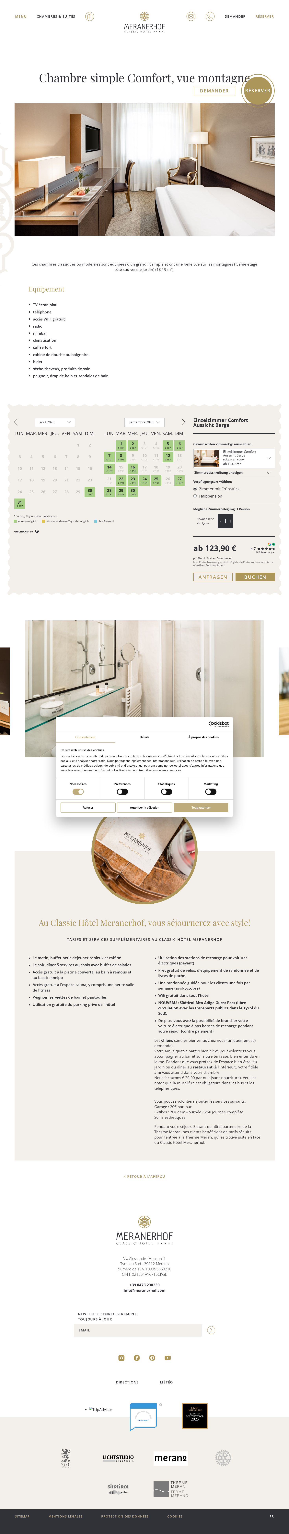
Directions (127, 1382)
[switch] (122, 792)
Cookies (175, 1516)
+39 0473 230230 (145, 1284)
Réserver (265, 16)
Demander (235, 16)
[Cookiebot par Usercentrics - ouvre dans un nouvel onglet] (211, 724)
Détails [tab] (144, 737)
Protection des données (125, 1516)
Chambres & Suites (56, 16)
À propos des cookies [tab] (203, 737)
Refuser (88, 807)
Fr (272, 1516)
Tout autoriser (201, 807)
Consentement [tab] (85, 737)
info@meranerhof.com (145, 1290)
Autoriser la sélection (144, 807)
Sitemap (22, 1516)
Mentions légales (66, 1516)
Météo (166, 1382)
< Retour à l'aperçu (144, 1176)
